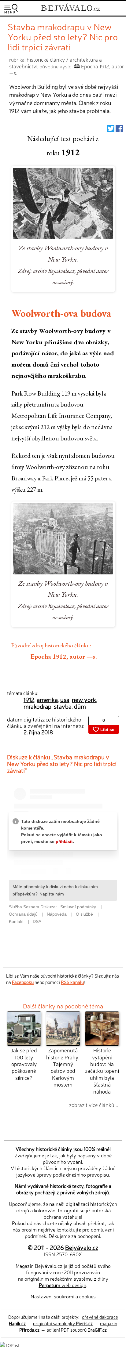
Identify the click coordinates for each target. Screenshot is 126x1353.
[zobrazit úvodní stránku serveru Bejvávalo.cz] (70, 12)
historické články (46, 59)
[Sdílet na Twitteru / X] (110, 130)
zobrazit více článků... (93, 1104)
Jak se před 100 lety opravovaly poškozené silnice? (24, 1064)
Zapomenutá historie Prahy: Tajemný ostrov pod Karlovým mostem (63, 1067)
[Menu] (11, 9)
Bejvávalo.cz (81, 1247)
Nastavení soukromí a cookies (63, 1296)
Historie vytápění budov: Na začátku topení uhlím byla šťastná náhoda (102, 1071)
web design (62, 1285)
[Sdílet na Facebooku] (119, 130)
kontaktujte (69, 1229)
